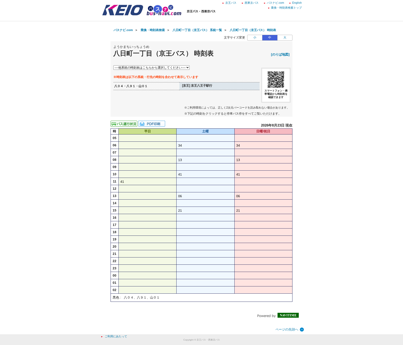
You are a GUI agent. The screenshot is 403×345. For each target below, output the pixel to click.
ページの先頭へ (286, 329)
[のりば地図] (280, 54)
